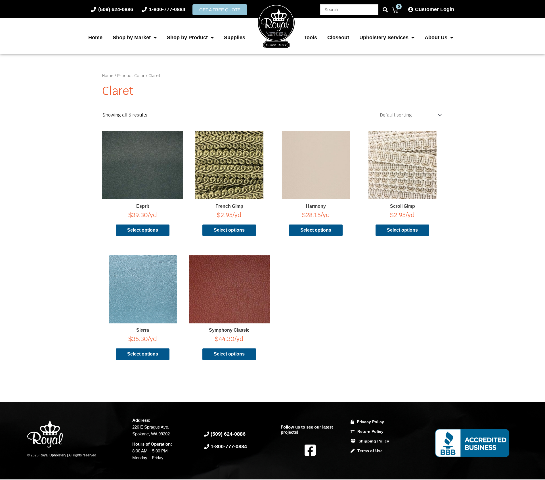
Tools (310, 37)
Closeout (338, 37)
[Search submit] (385, 9)
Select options (142, 230)
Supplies (234, 37)
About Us (436, 37)
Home (95, 37)
